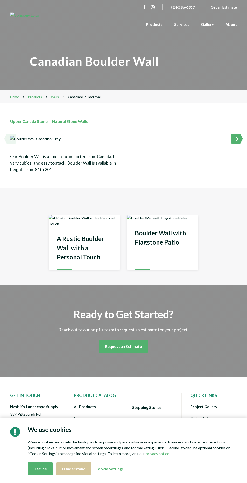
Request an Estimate (123, 346)
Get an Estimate (224, 7)
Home (14, 97)
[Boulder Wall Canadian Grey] (123, 139)
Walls (55, 97)
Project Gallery (203, 406)
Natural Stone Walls (70, 121)
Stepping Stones (147, 407)
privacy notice (157, 453)
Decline (40, 468)
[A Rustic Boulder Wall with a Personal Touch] (84, 242)
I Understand (74, 468)
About (231, 24)
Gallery (207, 24)
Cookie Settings (109, 468)
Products (154, 24)
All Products (85, 406)
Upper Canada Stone (29, 121)
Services (181, 24)
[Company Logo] (36, 15)
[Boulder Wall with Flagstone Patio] (162, 242)
